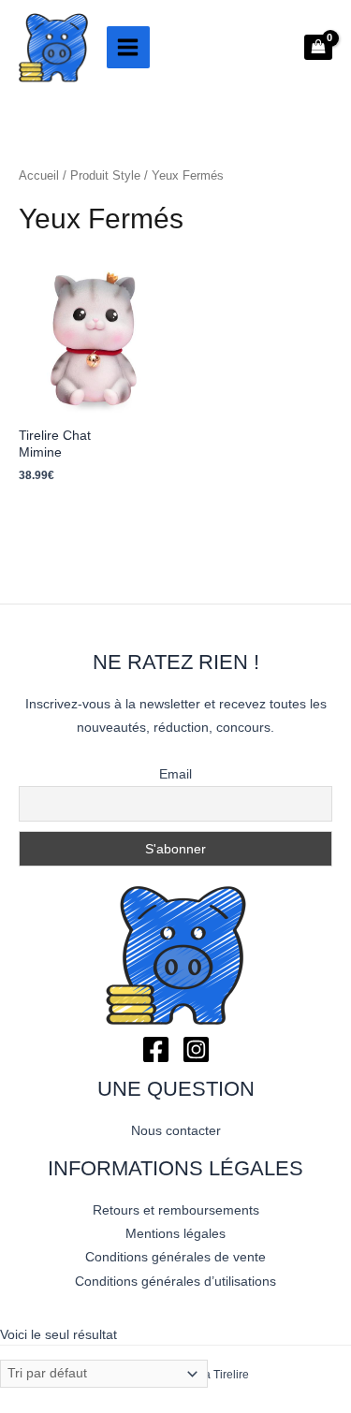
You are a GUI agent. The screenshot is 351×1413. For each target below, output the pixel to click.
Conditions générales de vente (175, 1257)
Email (175, 773)
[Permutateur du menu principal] (128, 47)
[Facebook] (155, 1049)
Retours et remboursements (176, 1210)
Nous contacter (176, 1131)
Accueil (39, 175)
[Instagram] (196, 1049)
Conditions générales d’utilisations (175, 1282)
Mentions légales (175, 1234)
